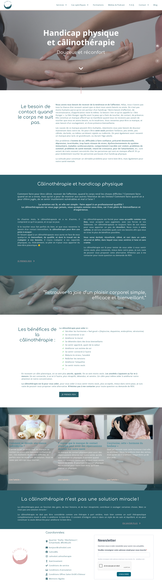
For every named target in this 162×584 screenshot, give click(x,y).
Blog (155, 5)
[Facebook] (157, 46)
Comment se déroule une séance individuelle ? (27, 444)
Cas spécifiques (78, 5)
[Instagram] (157, 61)
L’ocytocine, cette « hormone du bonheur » (125, 444)
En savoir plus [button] (130, 523)
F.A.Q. (131, 5)
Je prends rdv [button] (25, 261)
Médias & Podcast (116, 5)
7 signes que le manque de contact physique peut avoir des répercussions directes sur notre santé (80, 445)
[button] (81, 69)
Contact (142, 5)
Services (60, 5)
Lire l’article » (15, 480)
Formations (98, 5)
